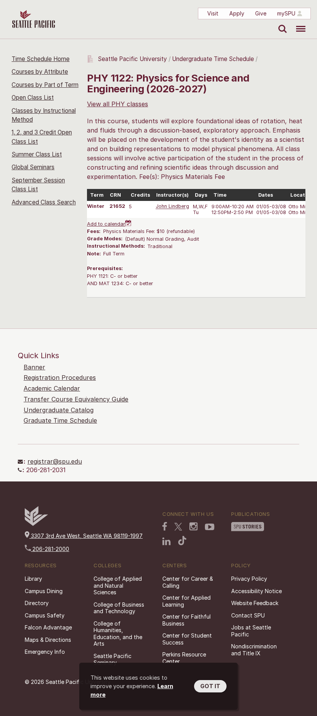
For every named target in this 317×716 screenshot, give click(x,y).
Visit (212, 13)
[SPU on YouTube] (210, 527)
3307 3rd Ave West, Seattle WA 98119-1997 (86, 535)
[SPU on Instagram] (193, 526)
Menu (297, 23)
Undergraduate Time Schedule (213, 59)
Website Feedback (254, 603)
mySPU (286, 13)
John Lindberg (172, 206)
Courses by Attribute (40, 71)
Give (260, 13)
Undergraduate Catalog (59, 410)
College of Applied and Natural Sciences (118, 585)
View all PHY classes (117, 104)
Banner (34, 367)
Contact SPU (248, 615)
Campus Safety (45, 615)
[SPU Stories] (247, 526)
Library (33, 578)
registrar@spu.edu (54, 461)
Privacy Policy (249, 578)
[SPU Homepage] (36, 523)
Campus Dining (44, 591)
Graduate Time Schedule (60, 420)
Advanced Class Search (44, 202)
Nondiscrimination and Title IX (254, 649)
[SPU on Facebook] (164, 526)
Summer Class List (37, 154)
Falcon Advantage (48, 627)
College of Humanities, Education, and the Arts (118, 633)
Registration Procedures (60, 377)
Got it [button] (210, 686)
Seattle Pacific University (132, 59)
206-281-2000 (50, 549)
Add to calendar (106, 224)
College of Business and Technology (119, 608)
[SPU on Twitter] (178, 527)
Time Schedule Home (41, 59)
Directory (37, 603)
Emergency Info (45, 651)
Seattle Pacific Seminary (112, 659)
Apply (236, 13)
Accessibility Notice (256, 591)
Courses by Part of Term (45, 84)
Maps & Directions (48, 639)
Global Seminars (33, 167)
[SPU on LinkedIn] (166, 541)
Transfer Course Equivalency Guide (76, 399)
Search (281, 23)
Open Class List (33, 97)
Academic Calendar (52, 388)
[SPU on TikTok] (182, 540)
